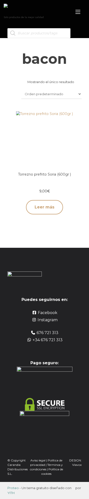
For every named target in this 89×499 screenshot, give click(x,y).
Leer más (44, 207)
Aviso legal (37, 460)
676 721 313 (47, 332)
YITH (11, 493)
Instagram (48, 320)
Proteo (13, 488)
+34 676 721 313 (48, 340)
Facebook (47, 312)
